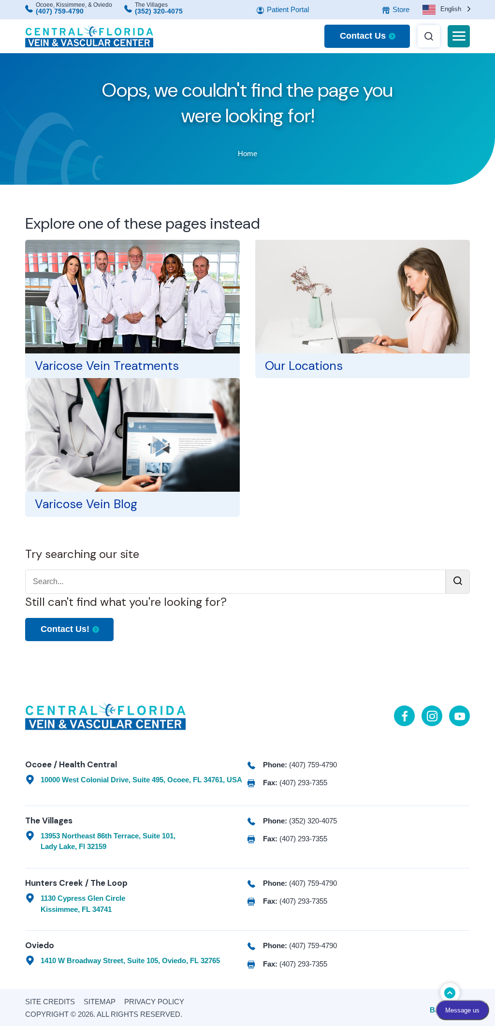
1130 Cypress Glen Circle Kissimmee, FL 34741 (83, 903)
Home (247, 153)
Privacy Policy (154, 1001)
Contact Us (363, 36)
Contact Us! (65, 629)
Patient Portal (287, 9)
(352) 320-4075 (159, 11)
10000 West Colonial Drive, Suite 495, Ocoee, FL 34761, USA (141, 780)
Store (400, 9)
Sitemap (100, 1001)
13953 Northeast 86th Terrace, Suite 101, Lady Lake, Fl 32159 (108, 841)
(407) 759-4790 (60, 11)
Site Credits (50, 1001)
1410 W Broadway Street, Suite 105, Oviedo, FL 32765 (130, 960)
